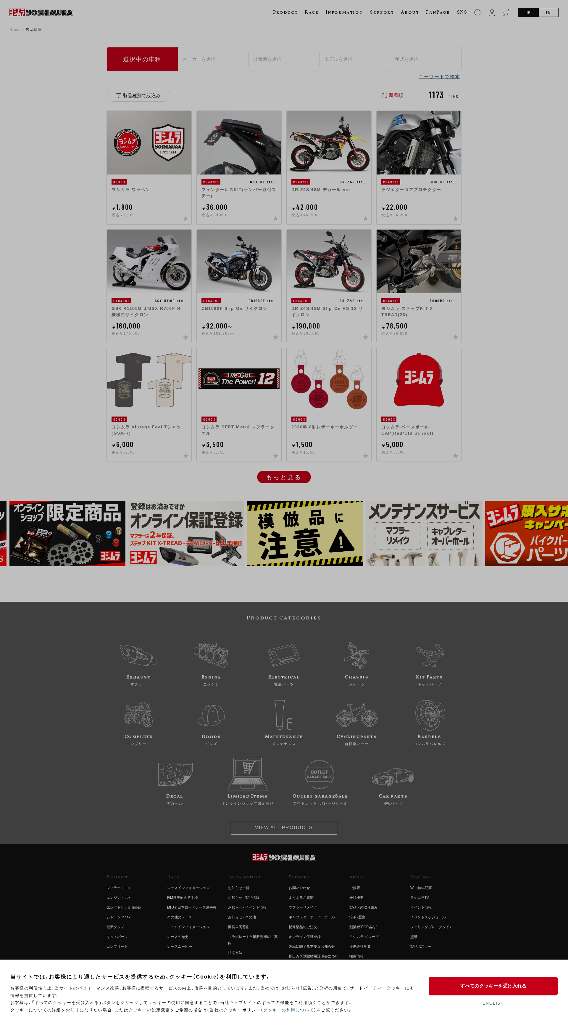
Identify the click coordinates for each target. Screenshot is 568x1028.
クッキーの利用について (288, 1010)
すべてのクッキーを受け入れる (493, 985)
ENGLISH (493, 1003)
